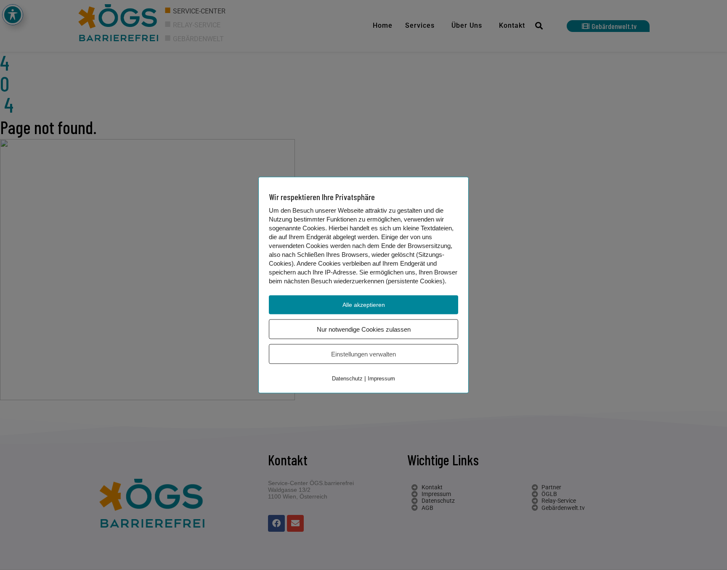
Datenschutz (347, 378)
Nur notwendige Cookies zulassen (364, 329)
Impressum (381, 378)
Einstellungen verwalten (363, 354)
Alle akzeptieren (363, 304)
